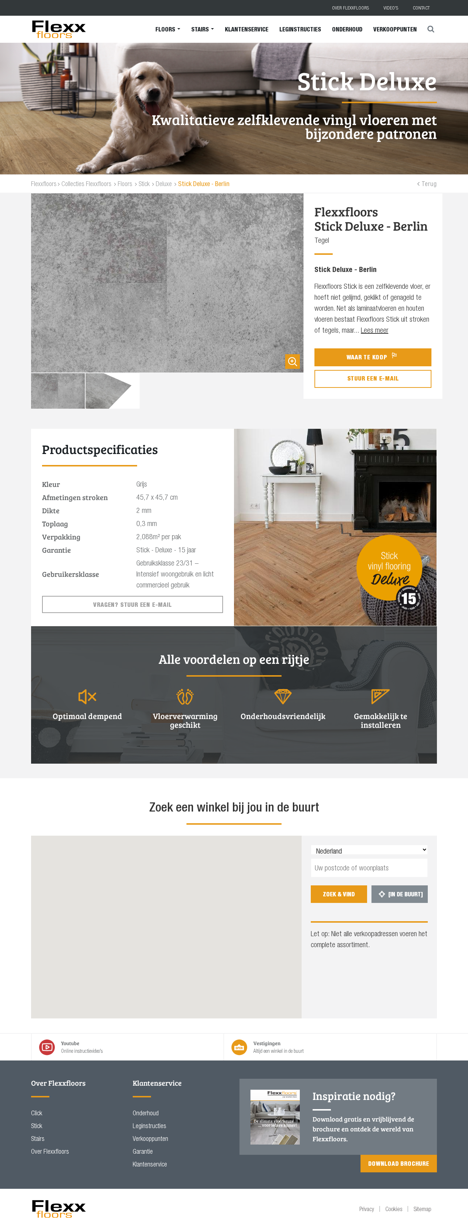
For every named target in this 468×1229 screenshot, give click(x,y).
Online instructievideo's (82, 1047)
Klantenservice (246, 29)
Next (305, 390)
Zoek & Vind (339, 894)
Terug (429, 184)
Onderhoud (347, 29)
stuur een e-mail (373, 378)
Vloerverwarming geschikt (185, 720)
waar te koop (368, 357)
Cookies (393, 1209)
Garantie (143, 1151)
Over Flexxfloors (350, 8)
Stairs (200, 29)
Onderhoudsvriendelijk (283, 715)
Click (36, 1113)
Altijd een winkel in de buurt (278, 1047)
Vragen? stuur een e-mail (132, 604)
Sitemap (422, 1209)
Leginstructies (300, 29)
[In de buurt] (401, 894)
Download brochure (398, 1163)
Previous (29, 390)
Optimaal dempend (87, 715)
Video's (391, 8)
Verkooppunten (395, 29)
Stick (36, 1126)
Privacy (366, 1209)
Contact (421, 8)
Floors (166, 29)
